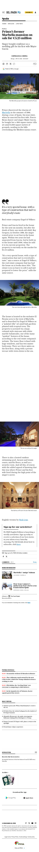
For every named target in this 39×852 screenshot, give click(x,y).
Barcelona (11, 23)
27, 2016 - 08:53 (22, 58)
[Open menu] (3, 12)
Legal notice (7, 836)
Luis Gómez (16, 575)
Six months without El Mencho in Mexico (21, 673)
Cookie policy (31, 836)
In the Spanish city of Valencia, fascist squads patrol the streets (17, 692)
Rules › (35, 562)
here (19, 544)
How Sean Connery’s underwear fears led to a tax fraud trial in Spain (25, 585)
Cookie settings (23, 836)
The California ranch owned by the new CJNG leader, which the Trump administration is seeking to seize (19, 679)
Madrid (4, 23)
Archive (5, 772)
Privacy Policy (15, 836)
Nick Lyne (23, 520)
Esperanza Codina (20, 56)
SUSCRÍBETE (29, 12)
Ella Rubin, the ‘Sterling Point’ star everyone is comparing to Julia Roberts (16, 686)
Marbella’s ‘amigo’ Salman (24, 573)
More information (6, 598)
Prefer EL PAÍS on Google (11, 69)
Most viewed (6, 701)
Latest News (19, 23)
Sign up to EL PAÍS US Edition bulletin (16, 553)
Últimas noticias (8, 670)
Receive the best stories (10, 757)
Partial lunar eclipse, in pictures (13, 727)
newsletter (6, 752)
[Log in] (35, 12)
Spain (5, 18)
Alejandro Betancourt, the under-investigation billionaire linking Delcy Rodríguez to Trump (18, 717)
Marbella (6, 112)
